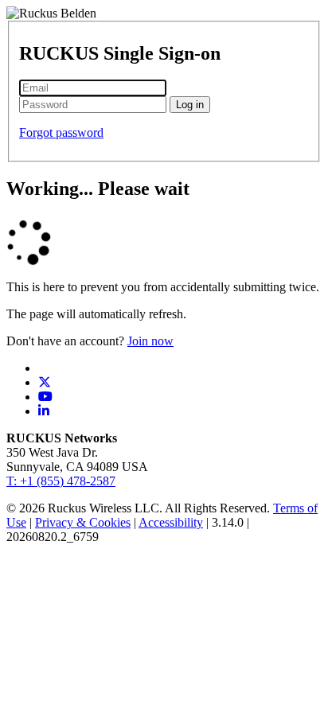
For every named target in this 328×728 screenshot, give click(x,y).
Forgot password (61, 132)
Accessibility (171, 522)
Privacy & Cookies (83, 522)
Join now (150, 341)
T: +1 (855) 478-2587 (60, 481)
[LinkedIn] (43, 411)
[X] (44, 382)
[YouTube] (45, 396)
